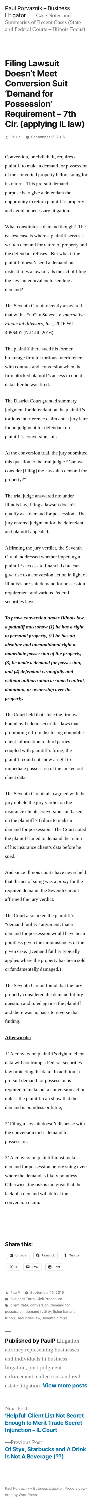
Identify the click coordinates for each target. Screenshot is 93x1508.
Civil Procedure (49, 1299)
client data (19, 1305)
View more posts (65, 1385)
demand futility (38, 1311)
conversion (39, 1305)
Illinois (10, 1318)
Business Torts (22, 1299)
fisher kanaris (64, 1311)
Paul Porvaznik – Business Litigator (34, 1488)
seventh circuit (54, 1318)
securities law (28, 1318)
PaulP (15, 137)
